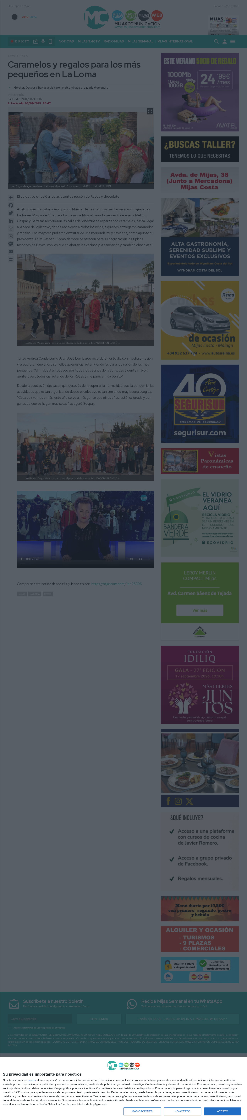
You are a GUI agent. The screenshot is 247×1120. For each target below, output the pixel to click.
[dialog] (123, 1088)
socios (32, 1080)
